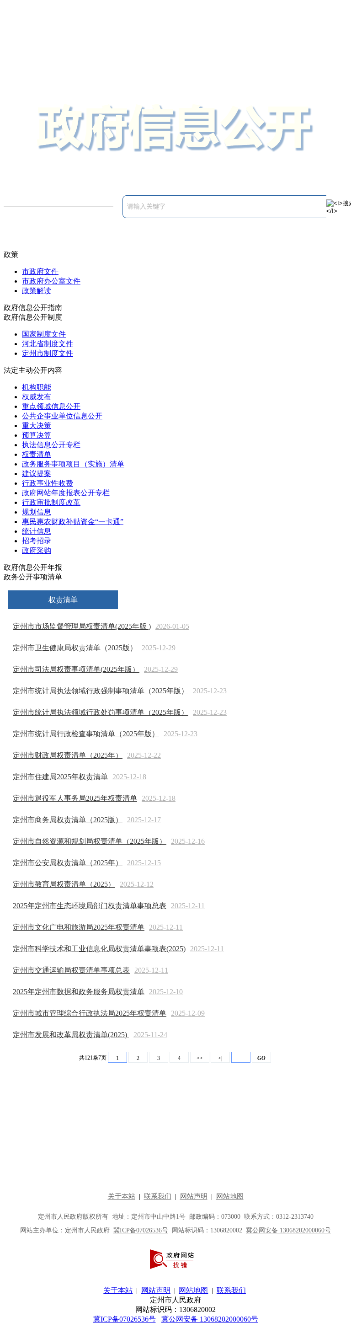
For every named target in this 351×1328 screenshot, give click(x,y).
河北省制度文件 (47, 344)
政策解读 (36, 291)
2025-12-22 (144, 755)
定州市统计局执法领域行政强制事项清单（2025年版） (100, 691)
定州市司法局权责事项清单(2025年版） (76, 669)
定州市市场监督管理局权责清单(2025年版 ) (82, 626)
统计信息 (36, 531)
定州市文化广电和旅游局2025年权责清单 (78, 927)
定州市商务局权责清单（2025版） (67, 820)
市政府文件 (40, 271)
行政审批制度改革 (51, 502)
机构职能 (36, 387)
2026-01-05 (172, 626)
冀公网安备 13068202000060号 (209, 1319)
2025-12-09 (188, 1013)
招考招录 (36, 541)
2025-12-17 (144, 820)
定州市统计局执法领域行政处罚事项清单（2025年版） (100, 712)
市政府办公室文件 (51, 281)
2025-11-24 (150, 1035)
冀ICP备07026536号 (124, 1319)
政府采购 (36, 550)
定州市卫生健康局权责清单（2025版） (75, 648)
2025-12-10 (166, 992)
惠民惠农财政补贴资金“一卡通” (72, 521)
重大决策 (36, 425)
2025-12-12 (137, 884)
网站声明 (155, 1290)
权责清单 (36, 454)
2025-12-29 (159, 648)
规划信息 (36, 512)
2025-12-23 (210, 691)
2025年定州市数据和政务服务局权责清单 (78, 992)
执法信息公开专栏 (51, 445)
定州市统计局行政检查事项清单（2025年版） (86, 734)
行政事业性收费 (47, 483)
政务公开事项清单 (33, 577)
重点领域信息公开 (51, 406)
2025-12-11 (188, 906)
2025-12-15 (144, 863)
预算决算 (36, 435)
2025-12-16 (188, 841)
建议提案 (36, 473)
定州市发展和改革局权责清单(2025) (71, 1035)
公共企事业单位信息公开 (62, 416)
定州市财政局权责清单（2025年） (67, 755)
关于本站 (118, 1290)
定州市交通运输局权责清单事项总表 (71, 970)
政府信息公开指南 (33, 307)
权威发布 (36, 397)
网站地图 (193, 1290)
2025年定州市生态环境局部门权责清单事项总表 (89, 906)
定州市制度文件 (47, 353)
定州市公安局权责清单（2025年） (67, 863)
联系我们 (231, 1290)
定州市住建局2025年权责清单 (60, 777)
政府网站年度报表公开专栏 (66, 493)
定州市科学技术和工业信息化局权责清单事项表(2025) (99, 949)
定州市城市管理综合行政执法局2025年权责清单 (89, 1013)
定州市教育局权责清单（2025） (64, 884)
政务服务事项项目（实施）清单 (73, 464)
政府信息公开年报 (33, 567)
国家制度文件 (44, 334)
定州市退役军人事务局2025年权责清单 (75, 798)
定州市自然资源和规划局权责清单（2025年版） (89, 841)
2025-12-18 (129, 777)
